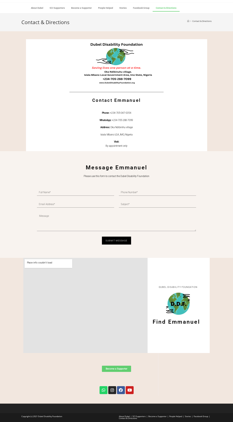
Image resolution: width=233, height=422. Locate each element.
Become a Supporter (81, 8)
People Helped (105, 8)
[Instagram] (112, 390)
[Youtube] (130, 390)
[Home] (188, 21)
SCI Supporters (57, 8)
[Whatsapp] (103, 390)
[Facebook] (121, 390)
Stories (123, 8)
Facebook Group (141, 8)
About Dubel (37, 8)
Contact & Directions (166, 8)
